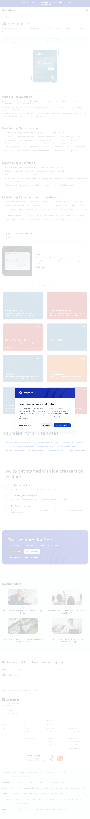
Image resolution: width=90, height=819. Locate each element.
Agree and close (62, 425)
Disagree (46, 425)
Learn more (24, 425)
